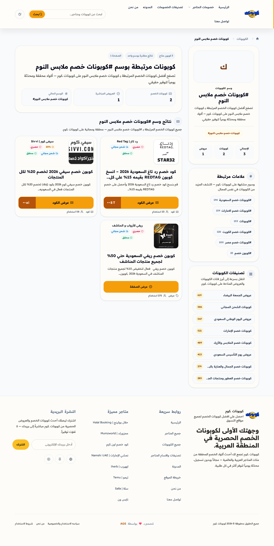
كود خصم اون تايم (117, 444)
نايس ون (123, 499)
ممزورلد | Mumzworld (114, 433)
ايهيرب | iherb (119, 466)
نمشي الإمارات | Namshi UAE (109, 455)
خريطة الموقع (172, 477)
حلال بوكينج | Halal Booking (110, 422)
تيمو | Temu (120, 477)
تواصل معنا (221, 21)
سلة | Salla (121, 488)
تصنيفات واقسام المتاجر (166, 455)
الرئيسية (224, 7)
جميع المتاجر (173, 433)
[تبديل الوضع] (19, 14)
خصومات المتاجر (203, 7)
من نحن (133, 7)
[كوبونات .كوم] (246, 14)
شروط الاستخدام (24, 523)
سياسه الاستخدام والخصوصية (64, 523)
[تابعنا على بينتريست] (59, 459)
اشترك (20, 444)
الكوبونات (242, 38)
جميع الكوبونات (171, 444)
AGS (123, 523)
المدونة (176, 466)
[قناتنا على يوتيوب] (49, 459)
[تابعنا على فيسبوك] (71, 459)
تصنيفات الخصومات (170, 7)
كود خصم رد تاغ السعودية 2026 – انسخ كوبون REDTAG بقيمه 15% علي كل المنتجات (141, 177)
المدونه (147, 7)
